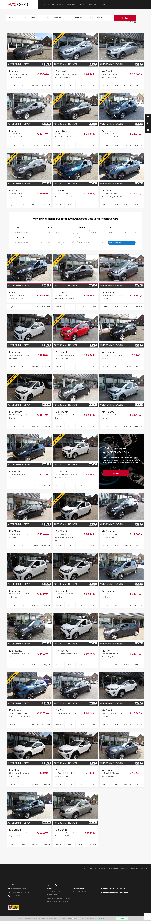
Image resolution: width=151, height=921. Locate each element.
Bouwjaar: (82, 227)
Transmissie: (83, 238)
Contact (102, 4)
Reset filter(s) (131, 22)
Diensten (60, 4)
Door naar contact (115, 243)
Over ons (82, 4)
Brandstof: (20, 238)
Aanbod (51, 4)
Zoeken (125, 18)
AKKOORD (122, 918)
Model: (50, 227)
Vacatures (92, 4)
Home (43, 4)
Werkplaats (71, 4)
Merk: (19, 227)
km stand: (51, 238)
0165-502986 (15, 896)
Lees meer (101, 918)
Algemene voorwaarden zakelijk (113, 888)
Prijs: (111, 227)
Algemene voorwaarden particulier (114, 893)
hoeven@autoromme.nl (18, 889)
